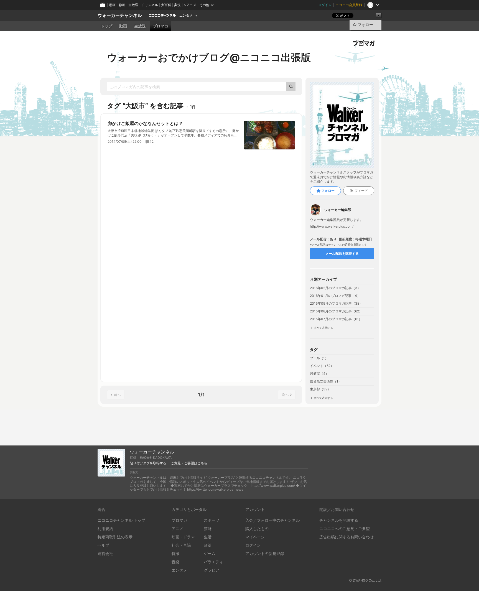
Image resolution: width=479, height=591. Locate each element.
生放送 (133, 5)
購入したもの (257, 528)
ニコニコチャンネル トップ (121, 520)
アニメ (177, 528)
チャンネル (149, 5)
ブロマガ (160, 26)
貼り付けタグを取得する (148, 463)
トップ (106, 26)
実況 (177, 5)
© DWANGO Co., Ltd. (365, 580)
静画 (122, 5)
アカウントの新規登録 (264, 553)
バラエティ (213, 561)
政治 (208, 545)
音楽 (175, 561)
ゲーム (209, 553)
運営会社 (105, 553)
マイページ (255, 536)
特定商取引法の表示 (115, 536)
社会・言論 (181, 545)
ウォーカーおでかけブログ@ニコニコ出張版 (209, 57)
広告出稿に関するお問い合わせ (346, 536)
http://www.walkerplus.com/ (331, 226)
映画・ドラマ (183, 536)
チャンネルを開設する (338, 520)
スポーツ (211, 520)
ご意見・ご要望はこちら (189, 463)
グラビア (211, 570)
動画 (112, 5)
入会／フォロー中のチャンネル (272, 520)
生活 (208, 536)
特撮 (175, 553)
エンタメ (186, 15)
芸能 (208, 528)
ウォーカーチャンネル (120, 15)
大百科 (166, 5)
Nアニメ (190, 5)
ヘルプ (103, 545)
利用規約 (105, 528)
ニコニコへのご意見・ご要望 (344, 528)
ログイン (325, 5)
